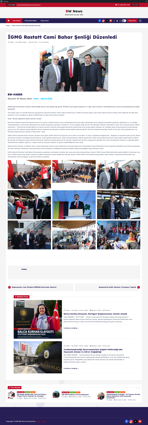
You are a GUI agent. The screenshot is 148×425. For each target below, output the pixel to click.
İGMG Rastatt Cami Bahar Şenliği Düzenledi (26, 25)
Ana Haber (17, 20)
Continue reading (71, 328)
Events (81, 310)
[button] (136, 388)
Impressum (45, 20)
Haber (12, 42)
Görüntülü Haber (31, 20)
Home (8, 25)
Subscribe (132, 20)
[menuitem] (1, 1)
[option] (43, 396)
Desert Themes (41, 421)
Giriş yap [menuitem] (6, 1)
